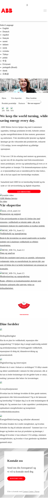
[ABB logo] (6, 11)
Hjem (4, 98)
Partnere (22, 103)
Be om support (34, 102)
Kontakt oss (16, 478)
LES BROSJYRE (24, 192)
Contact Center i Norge (31, 492)
